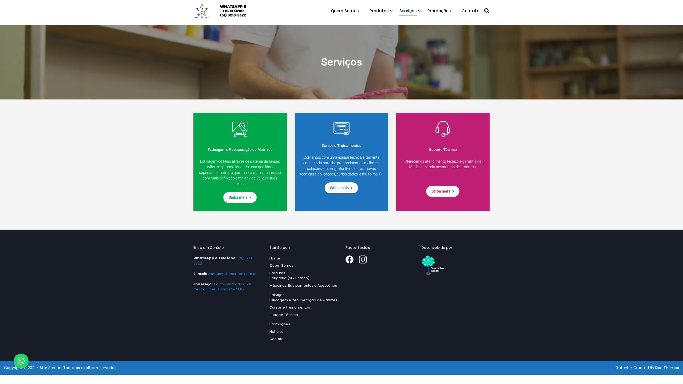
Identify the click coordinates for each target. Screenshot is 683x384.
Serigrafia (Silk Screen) (289, 278)
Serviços (408, 11)
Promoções (439, 11)
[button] (21, 361)
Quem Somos (345, 11)
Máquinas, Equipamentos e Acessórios (303, 285)
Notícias (276, 331)
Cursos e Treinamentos (289, 307)
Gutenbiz (624, 367)
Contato (470, 11)
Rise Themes (667, 367)
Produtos (379, 11)
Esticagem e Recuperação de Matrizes (303, 300)
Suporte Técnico (283, 314)
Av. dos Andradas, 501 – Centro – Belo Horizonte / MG (223, 287)
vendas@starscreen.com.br (232, 273)
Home (274, 258)
